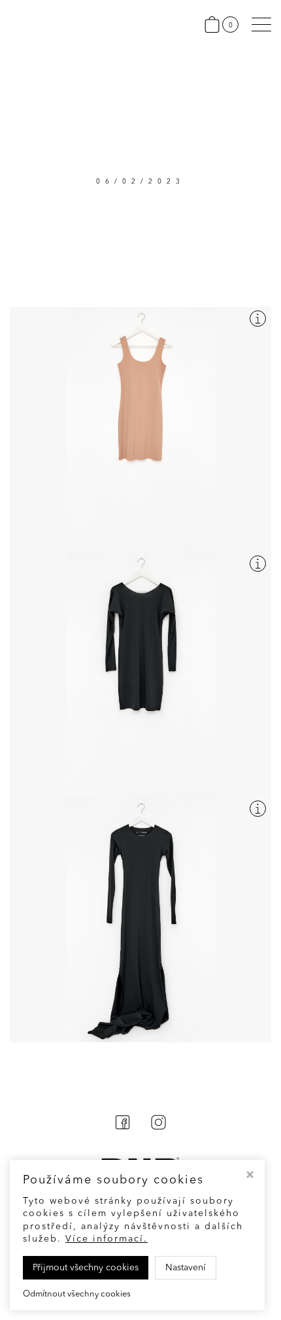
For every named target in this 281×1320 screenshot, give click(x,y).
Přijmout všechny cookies (86, 1267)
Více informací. (106, 1239)
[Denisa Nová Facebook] (122, 1129)
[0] (214, 24)
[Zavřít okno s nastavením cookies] (250, 1176)
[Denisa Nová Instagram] (158, 1129)
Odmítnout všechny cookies (77, 1294)
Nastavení (185, 1267)
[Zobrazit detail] (258, 318)
